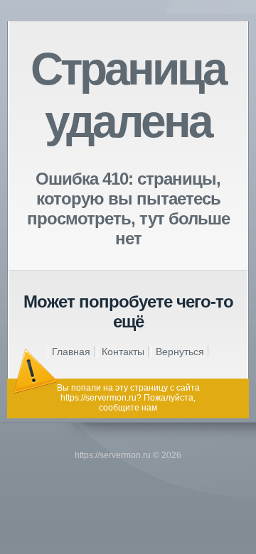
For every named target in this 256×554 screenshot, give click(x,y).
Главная (71, 351)
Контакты (123, 351)
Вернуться (180, 351)
